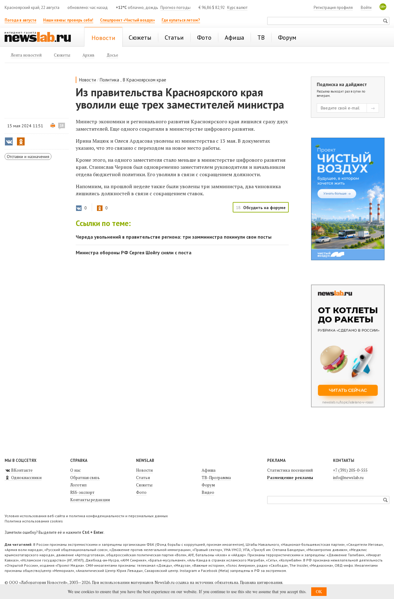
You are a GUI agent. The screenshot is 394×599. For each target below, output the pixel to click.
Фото (141, 492)
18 (61, 125)
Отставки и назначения (28, 156)
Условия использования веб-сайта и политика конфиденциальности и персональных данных (86, 516)
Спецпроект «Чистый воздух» (127, 20)
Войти (366, 7)
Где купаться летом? (181, 20)
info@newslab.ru (348, 477)
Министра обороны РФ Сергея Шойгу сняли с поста (133, 252)
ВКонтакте (21, 470)
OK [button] (319, 591)
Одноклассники (26, 477)
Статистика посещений (290, 470)
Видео (208, 492)
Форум (208, 485)
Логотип (78, 485)
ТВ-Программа (216, 477)
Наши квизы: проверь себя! (68, 20)
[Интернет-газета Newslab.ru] (41, 37)
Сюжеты (144, 485)
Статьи (143, 477)
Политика (109, 80)
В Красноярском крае (144, 80)
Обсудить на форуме (264, 207)
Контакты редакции (90, 499)
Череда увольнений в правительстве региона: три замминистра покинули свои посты (173, 237)
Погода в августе (20, 20)
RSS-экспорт (82, 492)
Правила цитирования (261, 582)
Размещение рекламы (290, 477)
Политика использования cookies (34, 521)
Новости (87, 80)
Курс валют (237, 7)
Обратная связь (85, 477)
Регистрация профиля (333, 7)
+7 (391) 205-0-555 (350, 470)
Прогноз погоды (175, 7)
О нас (75, 470)
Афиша (208, 470)
